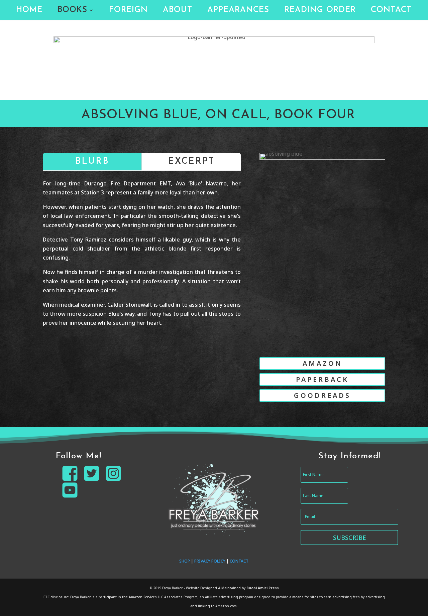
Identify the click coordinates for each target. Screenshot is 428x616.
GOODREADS (322, 395)
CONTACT (391, 11)
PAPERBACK (322, 379)
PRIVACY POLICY (209, 561)
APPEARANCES (238, 11)
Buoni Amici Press (262, 588)
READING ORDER (320, 11)
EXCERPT (191, 161)
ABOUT (177, 11)
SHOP (184, 561)
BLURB (92, 161)
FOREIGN (128, 11)
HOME (29, 11)
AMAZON (322, 363)
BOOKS (72, 11)
